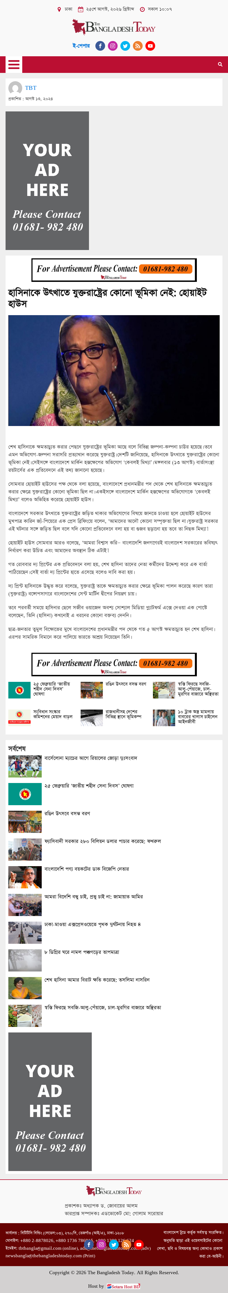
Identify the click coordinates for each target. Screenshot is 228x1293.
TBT (30, 88)
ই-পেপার (81, 45)
